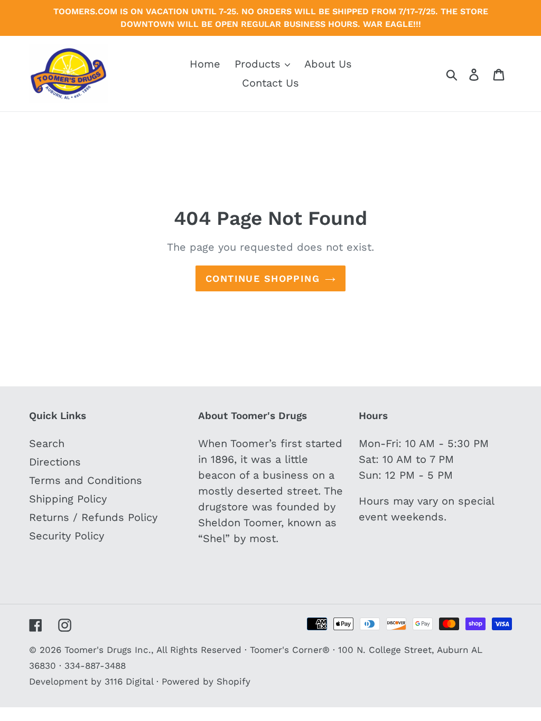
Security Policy (66, 535)
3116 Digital (129, 681)
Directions (55, 462)
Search (46, 443)
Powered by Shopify (206, 681)
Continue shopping (263, 278)
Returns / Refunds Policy (93, 517)
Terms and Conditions (85, 480)
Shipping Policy (68, 498)
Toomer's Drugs (98, 649)
